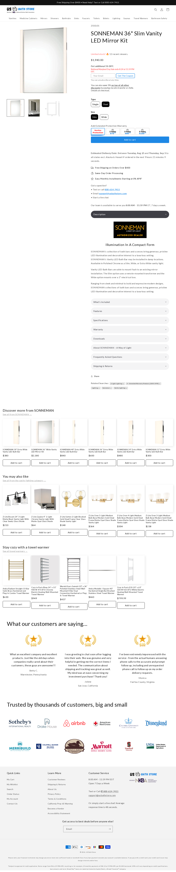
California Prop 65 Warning (60, 803)
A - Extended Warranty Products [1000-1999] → (143, 383)
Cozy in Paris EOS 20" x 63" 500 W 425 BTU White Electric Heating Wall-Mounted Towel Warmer (130, 591)
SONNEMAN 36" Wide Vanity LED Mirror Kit (44, 450)
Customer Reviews (56, 779)
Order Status (13, 794)
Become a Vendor (56, 808)
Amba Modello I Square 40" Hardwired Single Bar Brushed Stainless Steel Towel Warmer (102, 591)
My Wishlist (12, 784)
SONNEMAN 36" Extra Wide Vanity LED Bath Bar (101, 450)
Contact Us (12, 803)
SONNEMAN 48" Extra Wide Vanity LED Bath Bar (72, 450)
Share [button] (96, 376)
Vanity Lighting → (120, 388)
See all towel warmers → (15, 551)
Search (10, 789)
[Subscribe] (110, 829)
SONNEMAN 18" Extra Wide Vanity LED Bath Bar (15, 450)
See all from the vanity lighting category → (24, 480)
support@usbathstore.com (113, 193)
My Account (12, 799)
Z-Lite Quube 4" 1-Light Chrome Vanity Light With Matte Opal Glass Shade (42, 519)
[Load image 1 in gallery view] (15, 107)
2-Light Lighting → (117, 383)
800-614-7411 (112, 189)
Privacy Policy (54, 794)
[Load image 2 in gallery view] (34, 107)
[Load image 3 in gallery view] (52, 107)
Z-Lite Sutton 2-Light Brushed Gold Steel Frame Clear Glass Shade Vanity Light (73, 519)
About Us (52, 789)
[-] (98, 132)
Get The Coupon (125, 75)
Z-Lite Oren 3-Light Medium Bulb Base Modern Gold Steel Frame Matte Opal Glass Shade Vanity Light (159, 519)
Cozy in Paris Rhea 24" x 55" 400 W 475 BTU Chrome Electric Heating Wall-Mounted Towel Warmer (44, 591)
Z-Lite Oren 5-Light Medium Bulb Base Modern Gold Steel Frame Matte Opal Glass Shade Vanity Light (102, 519)
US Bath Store (91, 852)
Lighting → (96, 388)
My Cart (10, 779)
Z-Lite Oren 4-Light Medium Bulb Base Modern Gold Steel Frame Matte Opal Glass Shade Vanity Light (131, 519)
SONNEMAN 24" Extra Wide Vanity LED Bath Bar (129, 450)
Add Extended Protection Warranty (109, 125)
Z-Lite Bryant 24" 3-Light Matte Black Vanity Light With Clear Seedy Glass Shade (16, 519)
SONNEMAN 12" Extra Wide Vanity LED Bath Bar (158, 450)
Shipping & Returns (57, 784)
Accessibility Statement (59, 813)
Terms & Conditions (57, 799)
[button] (12, 18)
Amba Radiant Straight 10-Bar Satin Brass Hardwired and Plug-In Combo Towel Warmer (16, 591)
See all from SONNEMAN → (17, 414)
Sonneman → (107, 388)
